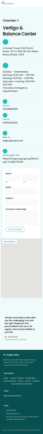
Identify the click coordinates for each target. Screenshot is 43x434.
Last (24, 182)
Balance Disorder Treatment (14, 381)
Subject (10, 198)
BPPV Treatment (36, 379)
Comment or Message (16, 209)
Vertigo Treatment (7, 379)
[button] (40, 3)
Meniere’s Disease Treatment (21, 381)
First (7, 182)
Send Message (15, 229)
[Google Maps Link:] (5, 151)
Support (15, 396)
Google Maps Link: (11, 155)
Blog (19, 396)
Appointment (7, 396)
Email (9, 187)
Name (9, 173)
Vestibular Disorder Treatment (28, 381)
